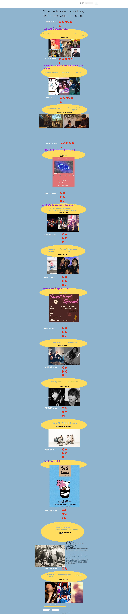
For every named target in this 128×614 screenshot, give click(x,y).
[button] (80, 3)
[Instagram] (83, 3)
